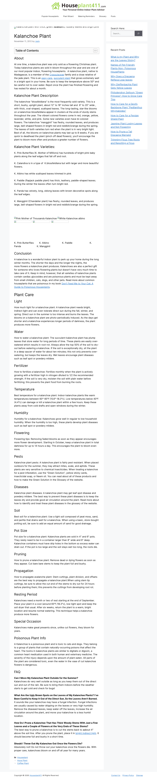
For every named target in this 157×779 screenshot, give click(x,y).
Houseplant (22, 757)
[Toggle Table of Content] (94, 51)
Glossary (102, 16)
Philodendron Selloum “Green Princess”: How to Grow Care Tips (127, 96)
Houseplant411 (36, 775)
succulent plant (62, 78)
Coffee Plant (23, 763)
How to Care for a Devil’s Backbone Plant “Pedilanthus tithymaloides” (126, 107)
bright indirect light (86, 733)
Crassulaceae (57, 74)
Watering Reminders (86, 16)
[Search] (138, 33)
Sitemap (139, 775)
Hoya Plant (22, 760)
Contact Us (115, 775)
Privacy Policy (128, 775)
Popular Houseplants (50, 16)
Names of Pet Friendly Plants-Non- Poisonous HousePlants (123, 68)
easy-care (46, 78)
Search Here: (118, 28)
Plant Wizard (68, 16)
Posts (113, 16)
